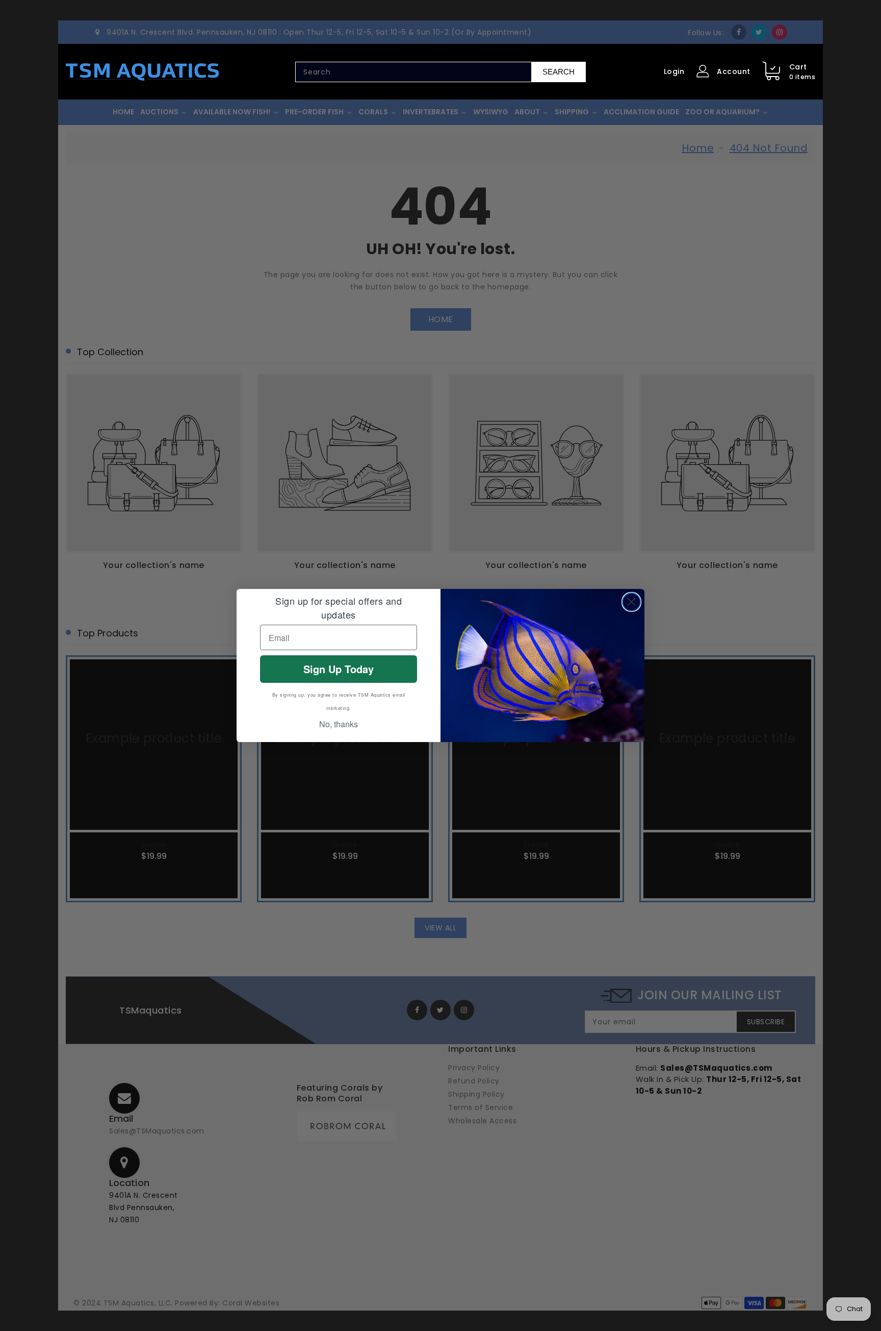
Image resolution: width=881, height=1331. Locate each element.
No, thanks (338, 724)
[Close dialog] (631, 602)
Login (674, 71)
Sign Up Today (338, 668)
